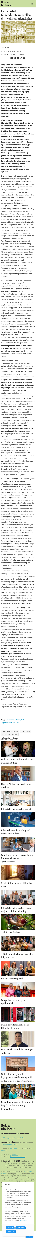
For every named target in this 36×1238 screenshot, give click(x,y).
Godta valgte (20, 1227)
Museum (4, 1150)
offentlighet (19, 720)
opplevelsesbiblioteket (10, 722)
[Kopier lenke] (21, 58)
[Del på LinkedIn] (15, 58)
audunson (10, 720)
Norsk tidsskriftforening (18, 1157)
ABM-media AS (15, 1148)
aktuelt (15, 734)
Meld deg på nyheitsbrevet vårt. (12, 1138)
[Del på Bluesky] (23, 58)
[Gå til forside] (14, 3)
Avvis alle (10, 1227)
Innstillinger (29, 1236)
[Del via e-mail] (17, 58)
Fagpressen (14, 1155)
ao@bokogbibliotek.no (9, 1144)
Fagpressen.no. (24, 1220)
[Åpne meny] (32, 4)
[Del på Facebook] (11, 58)
